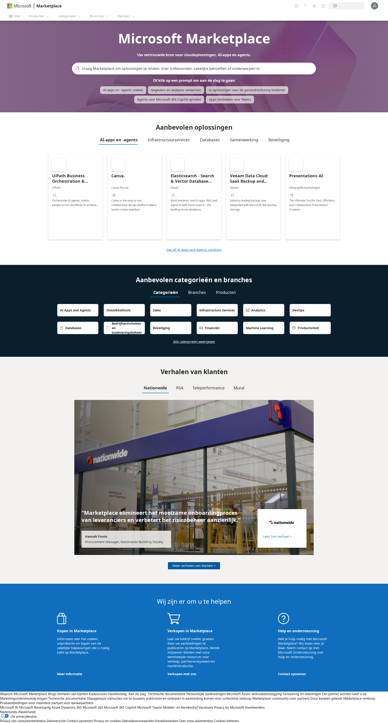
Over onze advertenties (196, 721)
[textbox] (196, 68)
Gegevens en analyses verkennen (176, 90)
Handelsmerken (166, 721)
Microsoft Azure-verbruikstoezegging (255, 694)
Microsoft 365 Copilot (120, 707)
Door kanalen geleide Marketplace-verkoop (342, 698)
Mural (239, 387)
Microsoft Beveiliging (35, 707)
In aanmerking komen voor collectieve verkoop (216, 698)
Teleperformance (208, 387)
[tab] (118, 140)
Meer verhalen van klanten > (194, 565)
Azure (56, 707)
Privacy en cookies (107, 721)
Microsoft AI (9, 707)
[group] (54, 195)
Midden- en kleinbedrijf (180, 707)
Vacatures (206, 707)
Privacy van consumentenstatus (23, 721)
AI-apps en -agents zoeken (123, 90)
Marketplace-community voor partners (280, 698)
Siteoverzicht (56, 721)
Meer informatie (69, 674)
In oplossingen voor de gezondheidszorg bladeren (247, 90)
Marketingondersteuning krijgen (23, 698)
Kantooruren (98, 694)
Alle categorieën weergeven (194, 341)
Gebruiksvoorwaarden (138, 721)
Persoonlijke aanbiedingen (206, 694)
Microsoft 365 (93, 707)
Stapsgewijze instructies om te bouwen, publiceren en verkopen (134, 698)
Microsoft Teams (149, 707)
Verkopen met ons (182, 674)
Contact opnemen (292, 674)
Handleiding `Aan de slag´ (127, 694)
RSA (179, 387)
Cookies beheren (226, 721)
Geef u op (359, 694)
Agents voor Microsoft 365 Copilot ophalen (169, 99)
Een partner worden (336, 694)
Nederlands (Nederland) (18, 712)
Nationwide (155, 387)
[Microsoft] (19, 6)
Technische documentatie (166, 694)
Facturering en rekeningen (302, 694)
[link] (75, 197)
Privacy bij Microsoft (229, 707)
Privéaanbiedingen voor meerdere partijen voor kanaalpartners (46, 703)
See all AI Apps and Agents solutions (194, 250)
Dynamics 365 (71, 707)
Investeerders (255, 707)
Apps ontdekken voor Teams (230, 99)
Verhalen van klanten (72, 694)
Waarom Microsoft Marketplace (23, 694)
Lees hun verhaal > (277, 536)
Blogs (52, 694)
